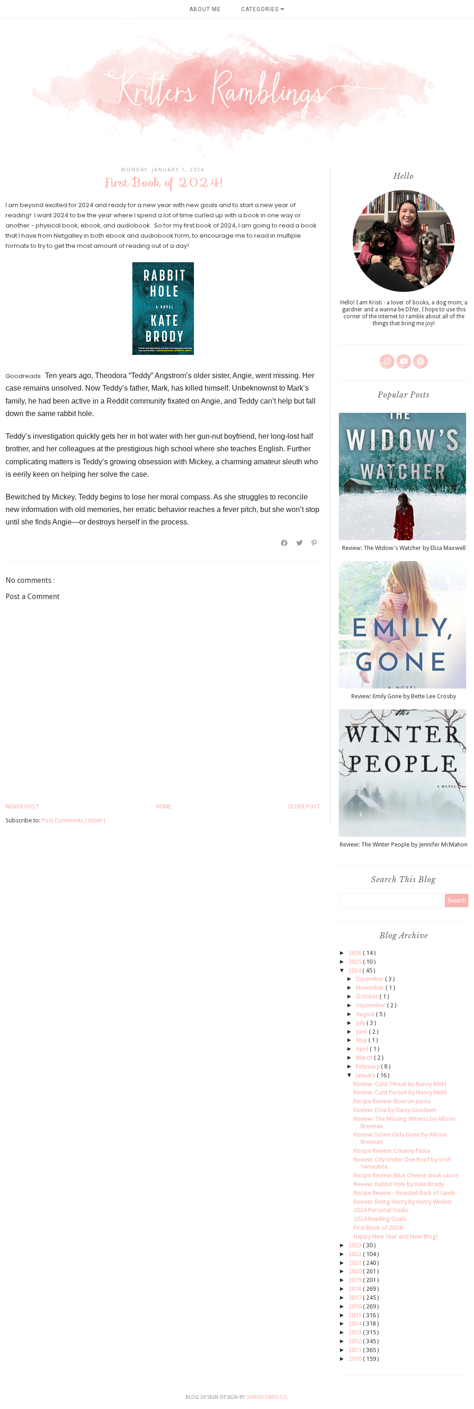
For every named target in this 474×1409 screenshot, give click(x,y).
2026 (356, 952)
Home (163, 806)
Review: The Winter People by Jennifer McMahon (404, 844)
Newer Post (22, 806)
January (366, 1075)
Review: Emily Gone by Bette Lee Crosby (403, 696)
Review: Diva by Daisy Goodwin (395, 1109)
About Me (205, 9)
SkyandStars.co (266, 1397)
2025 (356, 961)
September (371, 1005)
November (371, 987)
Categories (261, 9)
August (366, 1014)
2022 (356, 1254)
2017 (356, 1297)
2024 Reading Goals (380, 1218)
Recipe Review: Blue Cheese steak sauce (406, 1175)
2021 (356, 1262)
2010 (356, 1358)
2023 (356, 1245)
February (368, 1066)
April (363, 1048)
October (368, 996)
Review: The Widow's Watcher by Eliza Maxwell (404, 547)
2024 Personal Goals (381, 1210)
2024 (355, 970)
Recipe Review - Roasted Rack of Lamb (404, 1192)
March (365, 1057)
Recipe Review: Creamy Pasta (392, 1150)
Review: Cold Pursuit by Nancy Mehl (400, 1092)
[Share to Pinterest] (314, 543)
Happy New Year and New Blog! (395, 1236)
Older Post (304, 806)
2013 (356, 1332)
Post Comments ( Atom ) (74, 820)
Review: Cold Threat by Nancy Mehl (400, 1083)
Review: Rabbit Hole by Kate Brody (399, 1184)
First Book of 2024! (378, 1227)
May (362, 1039)
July (361, 1022)
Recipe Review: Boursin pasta (392, 1101)
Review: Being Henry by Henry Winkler (403, 1201)
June (362, 1031)
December (370, 978)
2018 (356, 1288)
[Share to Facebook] (285, 543)
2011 (356, 1349)
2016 (356, 1306)
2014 (356, 1323)
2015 (356, 1315)
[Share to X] (300, 543)
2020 (356, 1271)
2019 (356, 1279)
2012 (356, 1341)
